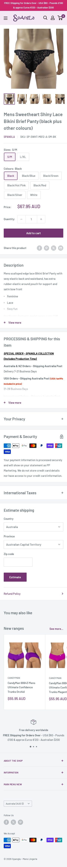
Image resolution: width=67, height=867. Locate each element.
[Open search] (45, 18)
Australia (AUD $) (15, 803)
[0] (60, 18)
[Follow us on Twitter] (13, 822)
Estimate (15, 577)
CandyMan (14, 677)
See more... (56, 628)
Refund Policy (12, 593)
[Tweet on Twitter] (53, 248)
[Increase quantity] (41, 219)
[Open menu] (5, 18)
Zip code (9, 554)
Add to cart (33, 233)
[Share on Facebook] (39, 248)
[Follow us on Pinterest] (20, 822)
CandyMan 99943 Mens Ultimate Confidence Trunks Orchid (21, 687)
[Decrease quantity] (21, 219)
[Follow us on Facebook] (6, 822)
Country (8, 518)
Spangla (9, 136)
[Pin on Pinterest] (46, 248)
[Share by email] (60, 248)
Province (9, 536)
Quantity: (9, 219)
